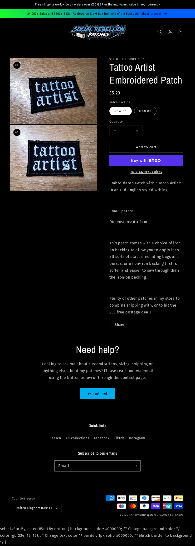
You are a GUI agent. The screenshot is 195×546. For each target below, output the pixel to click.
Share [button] (119, 325)
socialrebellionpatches (143, 515)
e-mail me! (97, 393)
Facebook (101, 438)
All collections (77, 438)
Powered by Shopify (171, 515)
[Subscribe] (135, 466)
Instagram (137, 438)
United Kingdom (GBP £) (34, 508)
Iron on (145, 111)
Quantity (115, 121)
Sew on (120, 111)
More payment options (146, 171)
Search (55, 438)
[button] (14, 32)
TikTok (119, 438)
